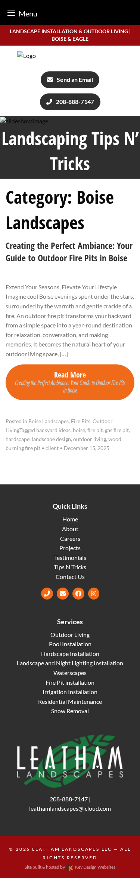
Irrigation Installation (70, 691)
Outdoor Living (70, 634)
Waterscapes (70, 672)
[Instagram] (93, 593)
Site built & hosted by (70, 867)
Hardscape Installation (70, 653)
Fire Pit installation (70, 682)
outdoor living (89, 439)
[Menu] (11, 12)
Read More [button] (70, 382)
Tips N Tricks (70, 566)
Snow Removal (70, 710)
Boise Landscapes (48, 421)
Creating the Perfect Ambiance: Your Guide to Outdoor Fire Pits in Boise (69, 252)
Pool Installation (70, 643)
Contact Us (70, 576)
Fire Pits (80, 421)
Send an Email (75, 79)
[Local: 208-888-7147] (47, 593)
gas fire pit (117, 430)
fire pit (95, 430)
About (70, 528)
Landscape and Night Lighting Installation (70, 662)
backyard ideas (53, 430)
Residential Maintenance (70, 701)
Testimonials (70, 557)
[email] (63, 593)
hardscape (17, 439)
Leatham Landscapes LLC (72, 849)
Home (70, 519)
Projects (70, 547)
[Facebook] (78, 593)
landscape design (51, 439)
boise (79, 430)
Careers (70, 538)
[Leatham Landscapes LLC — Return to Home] (69, 55)
